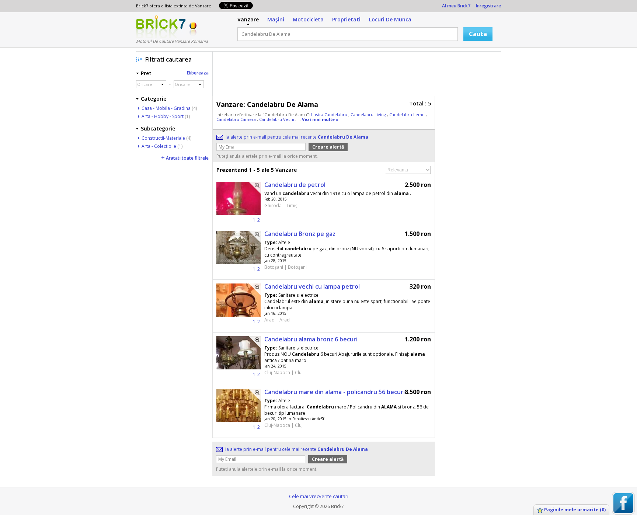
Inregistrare (488, 6)
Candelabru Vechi (277, 119)
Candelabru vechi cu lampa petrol (312, 286)
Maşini (275, 19)
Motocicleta (308, 19)
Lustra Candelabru (329, 114)
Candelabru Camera (236, 119)
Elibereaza (198, 73)
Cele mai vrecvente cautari (318, 496)
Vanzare (248, 19)
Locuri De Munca (390, 19)
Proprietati (346, 19)
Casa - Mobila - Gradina (166, 108)
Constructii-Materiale (163, 138)
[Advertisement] (358, 75)
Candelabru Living (369, 114)
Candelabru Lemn (407, 114)
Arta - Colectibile (159, 146)
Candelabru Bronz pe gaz (299, 234)
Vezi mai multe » (320, 119)
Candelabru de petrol (295, 185)
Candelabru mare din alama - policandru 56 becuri (334, 392)
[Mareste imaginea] (255, 188)
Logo (161, 26)
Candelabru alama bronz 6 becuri (311, 339)
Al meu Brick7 (456, 6)
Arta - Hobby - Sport (163, 116)
